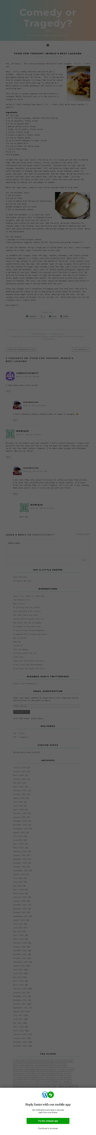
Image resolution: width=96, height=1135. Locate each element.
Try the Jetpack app (48, 1121)
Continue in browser (48, 1128)
